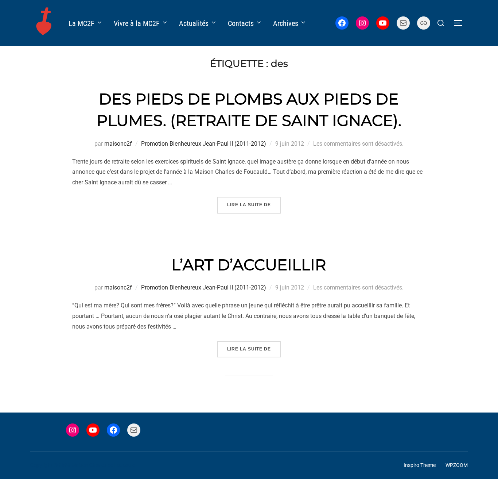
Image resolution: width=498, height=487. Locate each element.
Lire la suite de (254, 204)
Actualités (194, 23)
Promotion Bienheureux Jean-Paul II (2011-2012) (203, 143)
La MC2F (81, 23)
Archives (285, 23)
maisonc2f (118, 143)
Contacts (241, 23)
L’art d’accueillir (248, 264)
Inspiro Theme (420, 465)
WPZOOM (457, 465)
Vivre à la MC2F (137, 23)
